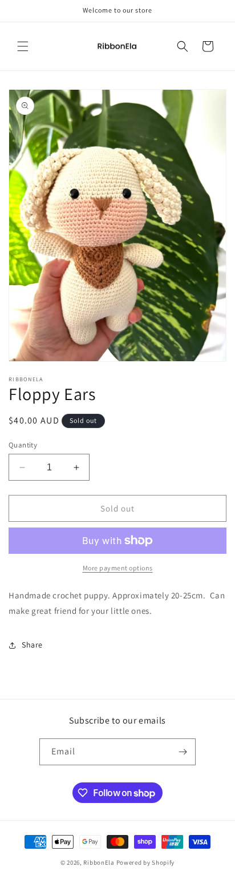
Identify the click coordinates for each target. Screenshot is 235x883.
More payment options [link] (118, 568)
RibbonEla (98, 862)
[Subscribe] (182, 751)
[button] (22, 46)
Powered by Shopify (145, 862)
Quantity (23, 445)
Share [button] (32, 645)
